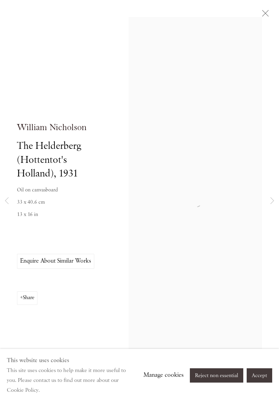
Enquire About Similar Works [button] (55, 261)
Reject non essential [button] (216, 375)
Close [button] (264, 15)
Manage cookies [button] (164, 375)
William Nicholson (52, 127)
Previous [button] (7, 201)
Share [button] (28, 297)
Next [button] (272, 201)
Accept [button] (259, 375)
